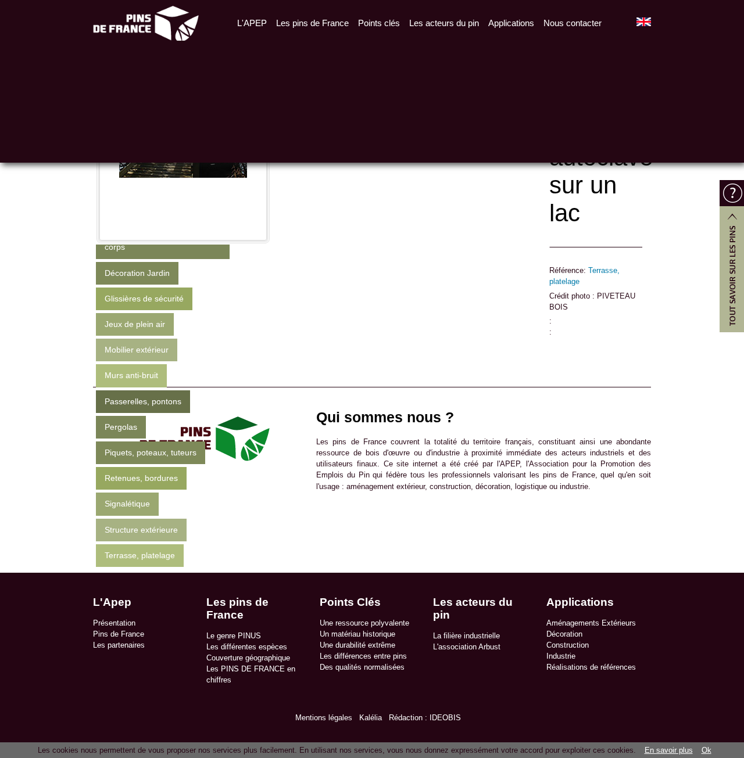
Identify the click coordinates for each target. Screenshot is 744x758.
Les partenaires (119, 645)
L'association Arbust (466, 646)
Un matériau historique (357, 634)
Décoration (564, 634)
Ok (706, 750)
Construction (567, 645)
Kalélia (370, 717)
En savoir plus (669, 750)
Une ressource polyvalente (364, 623)
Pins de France (118, 634)
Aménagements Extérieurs (591, 623)
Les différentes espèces (246, 646)
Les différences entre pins (363, 656)
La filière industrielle (466, 635)
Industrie (560, 656)
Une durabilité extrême (357, 645)
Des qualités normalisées (362, 667)
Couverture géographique (248, 657)
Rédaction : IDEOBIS (425, 717)
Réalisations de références (591, 667)
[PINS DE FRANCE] (146, 22)
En (643, 21)
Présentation (114, 623)
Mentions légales (323, 717)
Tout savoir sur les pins (732, 256)
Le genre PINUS (233, 635)
